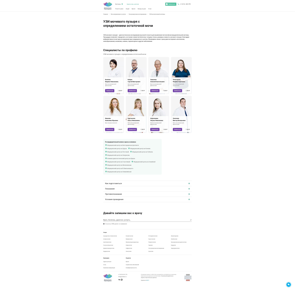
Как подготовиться (113, 183)
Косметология (129, 236)
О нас (149, 9)
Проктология (151, 239)
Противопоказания (113, 194)
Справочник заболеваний (132, 264)
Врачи (133, 9)
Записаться (171, 4)
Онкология (128, 251)
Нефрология (129, 248)
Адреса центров (107, 261)
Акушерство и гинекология (110, 236)
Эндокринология (175, 248)
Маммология (129, 239)
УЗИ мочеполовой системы (157, 14)
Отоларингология (152, 236)
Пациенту (128, 258)
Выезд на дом (142, 9)
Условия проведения (114, 199)
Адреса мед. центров (133, 4)
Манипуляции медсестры (132, 242)
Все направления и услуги (118, 14)
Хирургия (173, 245)
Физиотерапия (174, 236)
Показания (110, 189)
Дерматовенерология (108, 248)
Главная (105, 14)
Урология (150, 251)
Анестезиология (107, 242)
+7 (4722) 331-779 (122, 274)
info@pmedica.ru (122, 276)
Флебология (174, 239)
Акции (127, 9)
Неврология (129, 245)
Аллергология (106, 239)
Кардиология (106, 251)
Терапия (150, 245)
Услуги (105, 232)
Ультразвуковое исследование (137, 14)
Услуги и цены (119, 9)
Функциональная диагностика (178, 242)
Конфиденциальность (131, 267)
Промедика (106, 258)
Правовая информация (109, 267)
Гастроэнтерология (108, 245)
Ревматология (152, 242)
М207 (147, 280)
